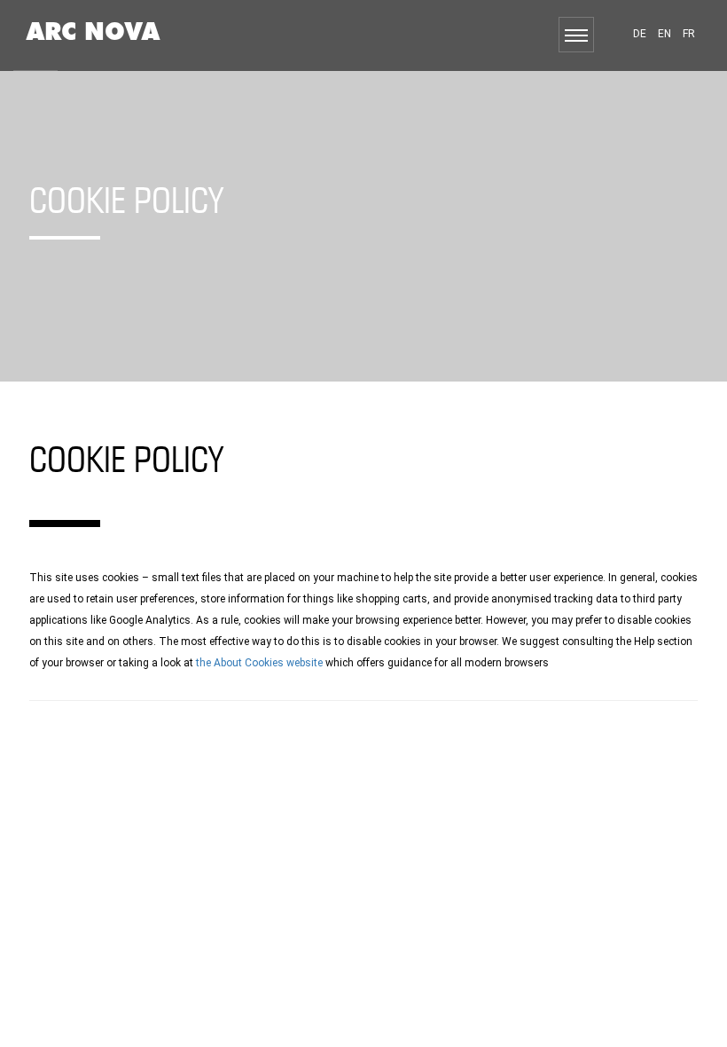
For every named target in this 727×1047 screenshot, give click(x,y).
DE (639, 34)
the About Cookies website (259, 663)
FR (689, 34)
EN (664, 34)
